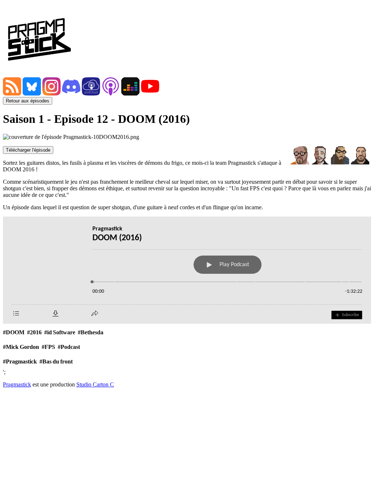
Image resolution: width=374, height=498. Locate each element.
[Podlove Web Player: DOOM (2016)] (187, 270)
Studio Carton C (95, 384)
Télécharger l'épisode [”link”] (28, 150)
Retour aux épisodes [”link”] (27, 101)
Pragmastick (17, 384)
